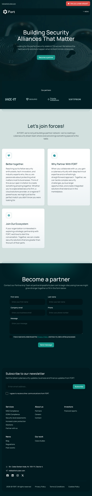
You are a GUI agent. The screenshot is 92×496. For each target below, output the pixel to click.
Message (14, 318)
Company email (17, 307)
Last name (52, 297)
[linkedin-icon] (12, 475)
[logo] (9, 12)
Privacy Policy (42, 337)
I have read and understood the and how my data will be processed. (44, 337)
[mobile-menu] (86, 11)
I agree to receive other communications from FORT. (29, 393)
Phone (50, 307)
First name (15, 297)
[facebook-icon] (7, 475)
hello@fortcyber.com (9, 4)
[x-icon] (22, 475)
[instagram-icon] (17, 475)
